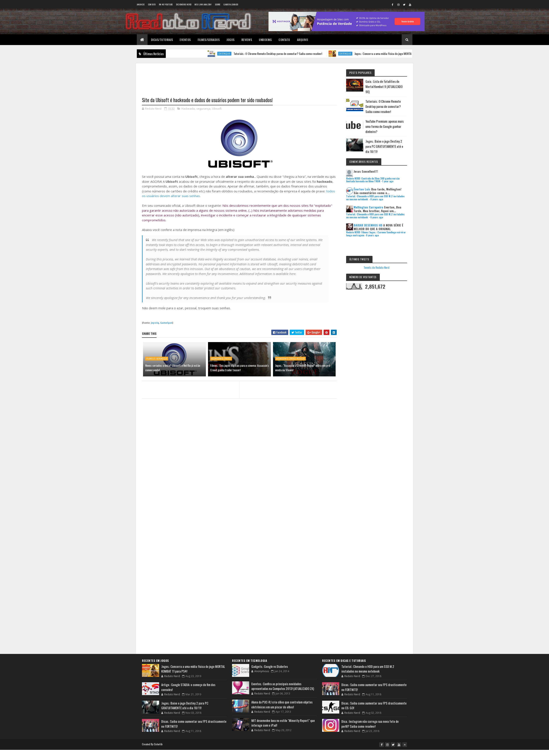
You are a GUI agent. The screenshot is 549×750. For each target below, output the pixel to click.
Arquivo (302, 39)
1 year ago (387, 181)
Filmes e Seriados (156, 358)
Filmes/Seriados (209, 39)
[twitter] (404, 4)
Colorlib (158, 744)
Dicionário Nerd (184, 4)
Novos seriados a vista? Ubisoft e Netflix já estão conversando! (172, 367)
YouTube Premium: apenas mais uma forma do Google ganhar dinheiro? (384, 126)
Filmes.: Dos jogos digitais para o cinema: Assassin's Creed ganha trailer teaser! (239, 367)
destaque (204, 53)
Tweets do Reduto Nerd (376, 267)
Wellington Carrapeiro (368, 207)
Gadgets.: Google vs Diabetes (269, 666)
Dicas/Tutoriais (162, 39)
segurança (203, 108)
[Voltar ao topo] (404, 744)
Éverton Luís (362, 189)
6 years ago (376, 199)
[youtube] (410, 4)
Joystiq (155, 322)
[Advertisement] (239, 77)
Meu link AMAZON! (203, 4)
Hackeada (188, 108)
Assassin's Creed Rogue (290, 358)
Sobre (217, 4)
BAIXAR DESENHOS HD (368, 225)
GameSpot (166, 322)
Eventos (185, 39)
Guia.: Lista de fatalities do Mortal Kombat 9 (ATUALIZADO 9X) (384, 86)
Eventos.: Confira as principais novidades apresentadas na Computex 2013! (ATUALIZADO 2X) (282, 686)
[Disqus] (239, 484)
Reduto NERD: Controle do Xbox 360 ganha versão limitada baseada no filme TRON (373, 180)
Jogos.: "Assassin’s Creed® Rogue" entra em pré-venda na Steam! (303, 367)
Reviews (246, 39)
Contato (152, 4)
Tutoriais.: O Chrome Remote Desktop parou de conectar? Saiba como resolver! (258, 53)
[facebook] (392, 4)
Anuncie (141, 4)
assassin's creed (221, 358)
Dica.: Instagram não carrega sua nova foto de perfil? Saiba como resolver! (370, 724)
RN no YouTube (166, 4)
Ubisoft (217, 108)
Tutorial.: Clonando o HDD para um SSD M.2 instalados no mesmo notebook (367, 669)
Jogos (230, 39)
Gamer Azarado (230, 4)
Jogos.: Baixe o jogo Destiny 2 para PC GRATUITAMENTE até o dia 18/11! (384, 146)
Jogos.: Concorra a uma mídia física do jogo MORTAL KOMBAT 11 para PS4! (376, 53)
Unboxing (265, 39)
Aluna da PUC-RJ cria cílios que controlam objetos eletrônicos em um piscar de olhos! (281, 704)
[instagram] (398, 4)
